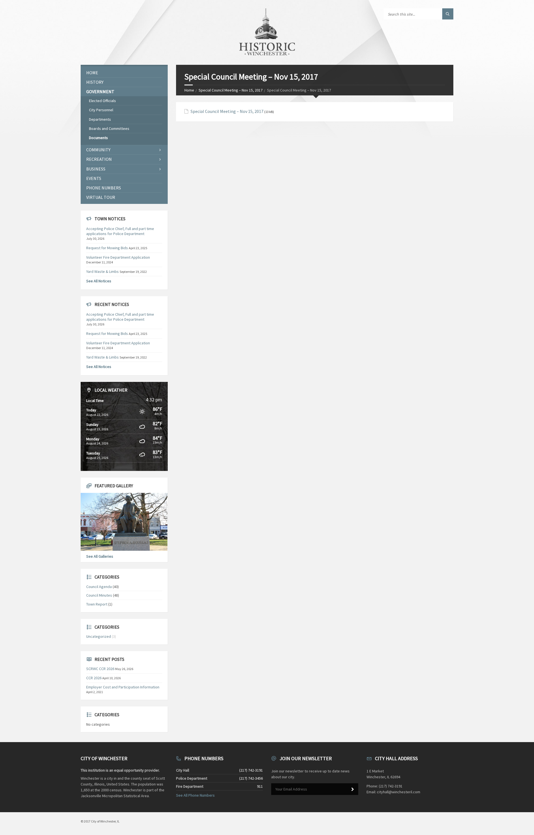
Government (100, 91)
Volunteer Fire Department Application (118, 257)
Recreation (99, 159)
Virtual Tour (100, 197)
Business (95, 169)
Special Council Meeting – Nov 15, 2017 (231, 90)
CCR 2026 (94, 677)
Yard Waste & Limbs (102, 271)
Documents (98, 137)
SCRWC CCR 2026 (100, 668)
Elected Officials (102, 100)
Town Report (96, 604)
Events (93, 178)
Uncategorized (98, 636)
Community (98, 149)
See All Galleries (99, 556)
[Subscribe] (352, 789)
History (94, 82)
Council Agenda (99, 586)
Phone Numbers (103, 188)
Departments (100, 119)
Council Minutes (99, 595)
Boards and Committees (109, 128)
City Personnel (101, 109)
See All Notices (98, 280)
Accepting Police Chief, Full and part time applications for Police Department (120, 231)
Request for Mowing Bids (107, 247)
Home (189, 90)
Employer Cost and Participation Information (122, 687)
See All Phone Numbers (195, 795)
